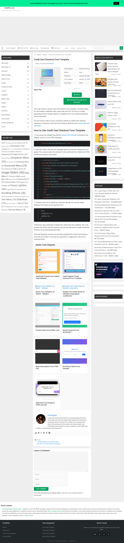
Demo (77, 95)
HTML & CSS (23, 48)
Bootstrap (35, 48)
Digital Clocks (20, 154)
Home (39, 54)
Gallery (3, 83)
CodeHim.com (7, 8)
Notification (23, 179)
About (66, 48)
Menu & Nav (5, 99)
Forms (44, 54)
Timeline (9, 207)
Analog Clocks (22, 143)
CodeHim (71, 541)
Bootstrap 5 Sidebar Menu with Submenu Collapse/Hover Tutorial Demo (106, 227)
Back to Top (5, 146)
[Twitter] (41, 433)
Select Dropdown (15, 196)
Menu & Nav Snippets (48, 536)
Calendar (5, 149)
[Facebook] (47, 433)
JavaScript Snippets (48, 530)
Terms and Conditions (9, 533)
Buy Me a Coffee (81, 48)
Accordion (4, 63)
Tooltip (21, 207)
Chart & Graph (6, 75)
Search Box (5, 196)
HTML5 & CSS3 (6, 87)
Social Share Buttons (11, 203)
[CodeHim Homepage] (2, 48)
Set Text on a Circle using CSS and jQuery (48, 443)
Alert (4, 143)
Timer (15, 207)
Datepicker (6, 154)
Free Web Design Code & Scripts (12, 509)
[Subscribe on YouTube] (95, 534)
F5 (116, 3)
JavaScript (45, 48)
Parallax (5, 186)
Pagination (24, 182)
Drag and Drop (6, 158)
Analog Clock (11, 143)
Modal (3, 103)
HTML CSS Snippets (48, 533)
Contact (73, 48)
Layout (3, 91)
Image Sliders (12, 172)
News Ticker (13, 179)
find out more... (29, 515)
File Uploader (10, 162)
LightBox (4, 95)
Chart (11, 149)
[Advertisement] (62, 31)
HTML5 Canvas (19, 169)
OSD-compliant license (54, 511)
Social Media (5, 115)
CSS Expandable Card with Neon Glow (48, 442)
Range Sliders (20, 189)
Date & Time (5, 79)
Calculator (17, 146)
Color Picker (18, 149)
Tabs (20, 203)
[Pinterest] (49, 433)
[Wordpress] (38, 433)
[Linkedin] (36, 433)
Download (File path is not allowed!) (78, 101)
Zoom (3, 127)
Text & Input (5, 119)
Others (3, 107)
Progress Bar (11, 189)
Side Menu (8, 199)
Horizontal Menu (15, 165)
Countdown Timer (14, 152)
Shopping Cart (25, 196)
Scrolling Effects (13, 192)
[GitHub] (104, 534)
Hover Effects (6, 169)
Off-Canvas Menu (10, 182)
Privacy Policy (7, 536)
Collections (56, 48)
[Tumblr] (44, 433)
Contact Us (6, 530)
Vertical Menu (16, 209)
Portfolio (4, 111)
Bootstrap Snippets (48, 527)
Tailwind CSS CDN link (68, 135)
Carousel (4, 71)
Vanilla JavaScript (7, 123)
